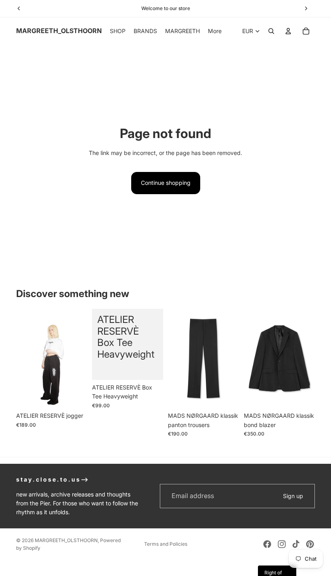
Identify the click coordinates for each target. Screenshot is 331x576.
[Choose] (74, 396)
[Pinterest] (310, 544)
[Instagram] (282, 544)
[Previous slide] (25, 358)
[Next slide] (78, 358)
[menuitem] (215, 31)
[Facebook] (267, 544)
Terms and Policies (165, 544)
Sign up (293, 495)
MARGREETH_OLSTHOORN (66, 540)
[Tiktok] (296, 544)
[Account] (288, 31)
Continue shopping (166, 182)
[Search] (271, 31)
